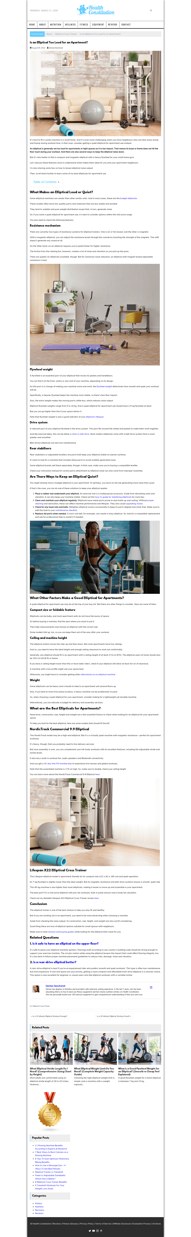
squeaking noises (134, 503)
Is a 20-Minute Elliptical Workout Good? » (114, 1016)
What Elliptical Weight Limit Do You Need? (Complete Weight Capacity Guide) (94, 1072)
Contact (126, 24)
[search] (151, 10)
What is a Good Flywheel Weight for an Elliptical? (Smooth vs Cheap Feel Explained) (138, 1072)
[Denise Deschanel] (35, 992)
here (97, 774)
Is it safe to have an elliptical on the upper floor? (65, 943)
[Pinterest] (157, 986)
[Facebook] (144, 986)
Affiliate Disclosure (122, 1223)
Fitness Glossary (71, 1223)
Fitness (84, 24)
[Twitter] (147, 986)
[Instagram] (154, 986)
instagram (97, 1230)
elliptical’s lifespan (95, 416)
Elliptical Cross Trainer (41, 1006)
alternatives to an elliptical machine (98, 674)
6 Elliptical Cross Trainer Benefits (51, 1182)
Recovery (39, 1210)
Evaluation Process (142, 1223)
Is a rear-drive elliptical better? (54, 962)
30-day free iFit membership (58, 763)
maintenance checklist (66, 510)
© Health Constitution (40, 1223)
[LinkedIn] (151, 987)
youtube (93, 1230)
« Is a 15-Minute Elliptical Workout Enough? (49, 1016)
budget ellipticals (128, 198)
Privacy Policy (87, 1223)
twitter (90, 1231)
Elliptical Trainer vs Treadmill (49, 1172)
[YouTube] (157, 990)
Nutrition (55, 24)
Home (32, 24)
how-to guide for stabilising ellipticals (113, 497)
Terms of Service (103, 1223)
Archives (156, 1223)
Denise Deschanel (56, 48)
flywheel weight (104, 386)
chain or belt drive (80, 434)
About (42, 24)
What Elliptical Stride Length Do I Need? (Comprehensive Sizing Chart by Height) (50, 1072)
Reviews (112, 24)
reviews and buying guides (61, 931)
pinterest (101, 1231)
